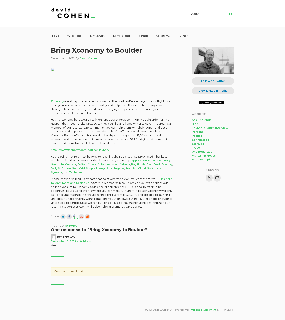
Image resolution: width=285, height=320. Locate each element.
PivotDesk (154, 164)
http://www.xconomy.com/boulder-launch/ (80, 150)
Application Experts (144, 160)
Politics (197, 135)
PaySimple (138, 164)
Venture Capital (202, 159)
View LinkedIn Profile (213, 90)
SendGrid (78, 168)
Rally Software (61, 168)
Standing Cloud (135, 168)
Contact (184, 35)
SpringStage (200, 139)
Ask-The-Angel (202, 120)
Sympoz (56, 172)
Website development (203, 310)
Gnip (101, 164)
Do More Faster (121, 35)
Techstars (143, 35)
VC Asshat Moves (204, 155)
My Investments (97, 35)
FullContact (68, 164)
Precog (167, 164)
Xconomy (57, 101)
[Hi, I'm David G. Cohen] (73, 13)
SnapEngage (115, 168)
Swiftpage (154, 168)
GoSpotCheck (86, 164)
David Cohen (88, 58)
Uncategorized (202, 151)
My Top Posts (74, 35)
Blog (195, 124)
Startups (71, 225)
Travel (196, 147)
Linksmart (112, 164)
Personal (198, 131)
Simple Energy (96, 168)
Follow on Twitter (213, 81)
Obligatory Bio (164, 35)
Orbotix (125, 164)
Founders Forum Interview (210, 128)
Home (55, 35)
